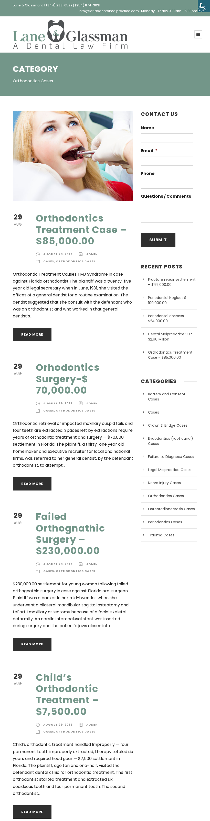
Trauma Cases (161, 535)
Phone (147, 173)
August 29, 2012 (57, 254)
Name (147, 128)
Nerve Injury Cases (164, 482)
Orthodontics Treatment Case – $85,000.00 (81, 230)
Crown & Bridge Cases (167, 425)
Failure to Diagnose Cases (171, 456)
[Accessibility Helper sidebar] (204, 6)
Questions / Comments (166, 196)
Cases (48, 261)
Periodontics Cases (165, 522)
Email (149, 151)
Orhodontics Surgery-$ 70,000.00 (68, 379)
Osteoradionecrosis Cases (171, 509)
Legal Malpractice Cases (170, 469)
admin (92, 254)
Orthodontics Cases (75, 261)
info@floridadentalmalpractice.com (109, 10)
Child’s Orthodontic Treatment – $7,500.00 (67, 694)
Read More (32, 334)
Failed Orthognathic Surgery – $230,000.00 (70, 533)
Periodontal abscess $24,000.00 (166, 318)
